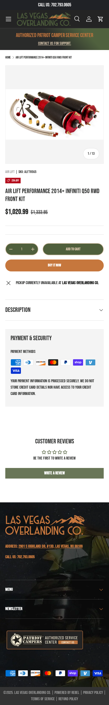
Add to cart (73, 249)
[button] (100, 19)
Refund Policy (68, 699)
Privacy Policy (93, 692)
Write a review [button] (54, 473)
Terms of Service (43, 699)
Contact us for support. (54, 43)
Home (8, 58)
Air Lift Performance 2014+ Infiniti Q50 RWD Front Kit (44, 58)
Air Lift (10, 172)
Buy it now (54, 265)
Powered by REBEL (66, 692)
